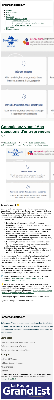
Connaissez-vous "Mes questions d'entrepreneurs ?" (25, 131)
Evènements (11, 12)
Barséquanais (39, 143)
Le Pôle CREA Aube (9, 359)
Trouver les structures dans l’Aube (15, 350)
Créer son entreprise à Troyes (13, 346)
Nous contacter (12, 29)
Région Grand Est (8, 379)
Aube (31, 143)
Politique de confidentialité (12, 363)
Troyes (45, 145)
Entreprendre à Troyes (21, 21)
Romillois (37, 145)
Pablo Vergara (10, 143)
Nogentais (17, 145)
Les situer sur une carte (21, 25)
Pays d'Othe (28, 145)
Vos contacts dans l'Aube (16, 19)
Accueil (9, 10)
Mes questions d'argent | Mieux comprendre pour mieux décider (26, 292)
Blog (8, 14)
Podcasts (10, 17)
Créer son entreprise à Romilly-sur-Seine (28, 23)
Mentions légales (8, 367)
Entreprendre (6, 145)
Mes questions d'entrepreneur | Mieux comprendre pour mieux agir (22, 279)
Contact (4, 371)
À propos (10, 27)
